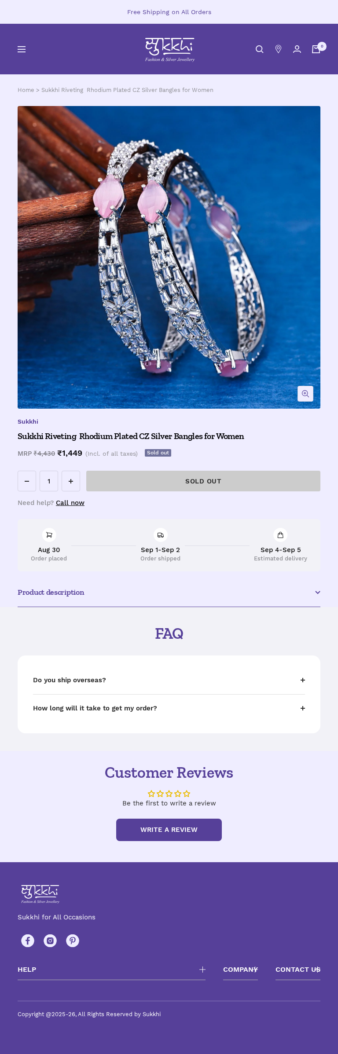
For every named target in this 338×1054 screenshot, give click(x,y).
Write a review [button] (169, 830)
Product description (51, 592)
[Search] (260, 49)
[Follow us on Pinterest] (72, 941)
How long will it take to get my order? (95, 708)
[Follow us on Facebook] (27, 941)
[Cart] (316, 49)
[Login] (297, 49)
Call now (70, 503)
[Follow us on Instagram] (50, 941)
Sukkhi (28, 421)
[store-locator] (278, 49)
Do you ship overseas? (69, 680)
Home (26, 90)
